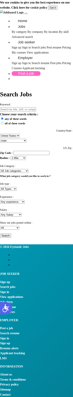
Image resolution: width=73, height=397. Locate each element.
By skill (64, 31)
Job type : (5, 183)
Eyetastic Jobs (19, 246)
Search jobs (39, 47)
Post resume (54, 47)
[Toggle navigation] (25, 13)
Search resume (41, 63)
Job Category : (8, 166)
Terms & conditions (13, 379)
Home (22, 21)
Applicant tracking (33, 68)
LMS (3, 358)
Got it (53, 7)
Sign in (26, 47)
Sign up (16, 47)
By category (19, 31)
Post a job (26, 73)
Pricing (66, 47)
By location (51, 31)
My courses (19, 52)
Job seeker (26, 42)
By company (35, 31)
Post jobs (56, 63)
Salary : (4, 209)
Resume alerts (9, 348)
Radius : (5, 158)
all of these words (15, 123)
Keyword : (6, 104)
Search (6, 235)
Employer (25, 58)
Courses (17, 68)
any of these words (15, 118)
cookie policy (38, 7)
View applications (38, 52)
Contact (5, 394)
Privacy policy (9, 384)
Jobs (21, 27)
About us (6, 374)
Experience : (7, 196)
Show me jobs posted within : (16, 222)
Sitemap (5, 389)
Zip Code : (6, 152)
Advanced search (22, 37)
